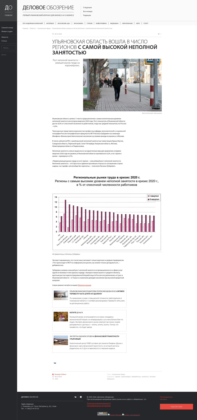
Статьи (4, 41)
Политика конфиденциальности (99, 403)
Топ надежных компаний (33, 23)
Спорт (146, 23)
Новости (4, 37)
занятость (145, 376)
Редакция (87, 15)
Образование (127, 23)
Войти (3, 54)
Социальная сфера (44, 28)
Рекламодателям (166, 397)
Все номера (87, 11)
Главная (25, 28)
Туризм (89, 23)
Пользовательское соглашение (99, 405)
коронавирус (126, 376)
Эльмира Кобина (60, 374)
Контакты (163, 399)
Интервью (50, 23)
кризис (117, 376)
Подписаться (176, 406)
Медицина (114, 23)
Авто (138, 23)
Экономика (78, 23)
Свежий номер (7, 27)
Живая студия (6, 31)
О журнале (87, 7)
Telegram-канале (84, 285)
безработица (136, 376)
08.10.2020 (58, 34)
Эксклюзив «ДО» (64, 23)
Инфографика (101, 23)
